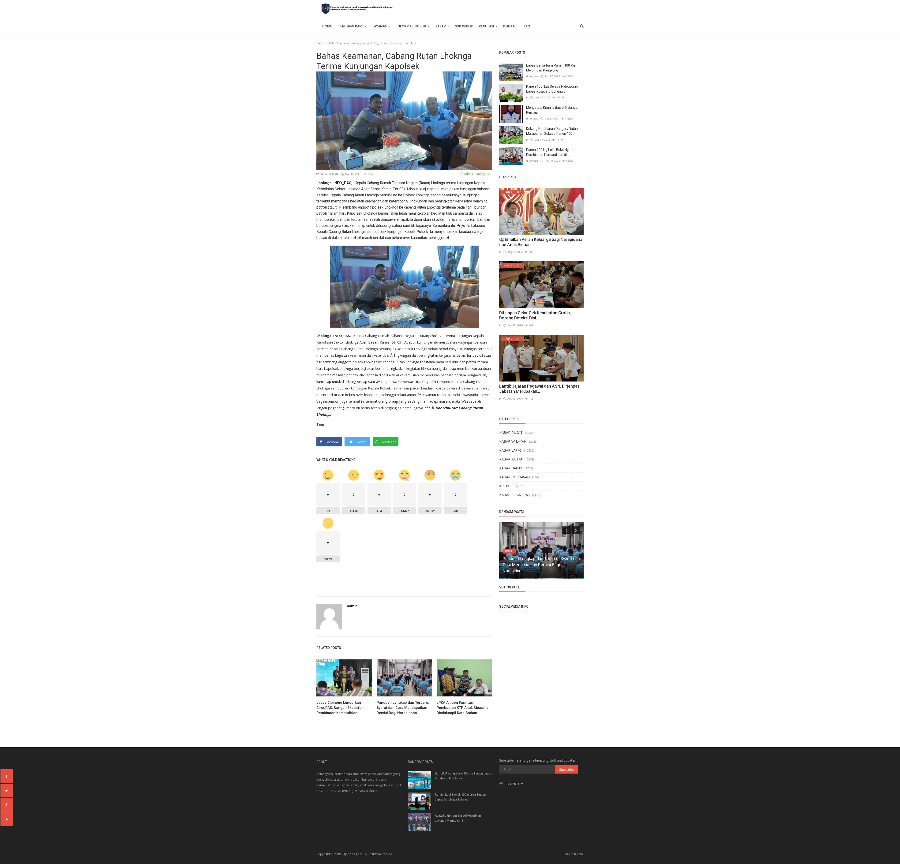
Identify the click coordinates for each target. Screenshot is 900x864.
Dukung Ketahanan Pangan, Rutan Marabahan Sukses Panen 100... (552, 131)
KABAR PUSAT (511, 432)
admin (352, 606)
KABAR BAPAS (510, 468)
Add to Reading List (476, 174)
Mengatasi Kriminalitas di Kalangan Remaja (552, 110)
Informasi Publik (412, 26)
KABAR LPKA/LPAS (514, 494)
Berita (509, 26)
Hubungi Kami (574, 854)
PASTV (441, 26)
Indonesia (512, 783)
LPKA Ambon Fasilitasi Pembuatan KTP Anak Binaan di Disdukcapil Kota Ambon (463, 707)
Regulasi (487, 26)
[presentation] (566, 530)
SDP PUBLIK (464, 26)
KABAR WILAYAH (513, 441)
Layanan (380, 26)
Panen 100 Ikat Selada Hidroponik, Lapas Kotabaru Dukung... (552, 89)
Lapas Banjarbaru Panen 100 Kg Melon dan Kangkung (550, 67)
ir (527, 97)
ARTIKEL (506, 485)
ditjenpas (532, 76)
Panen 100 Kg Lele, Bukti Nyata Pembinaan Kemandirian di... (550, 152)
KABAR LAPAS (510, 450)
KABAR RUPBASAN (514, 477)
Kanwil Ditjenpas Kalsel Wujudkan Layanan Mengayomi (458, 818)
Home (327, 26)
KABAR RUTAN (329, 174)
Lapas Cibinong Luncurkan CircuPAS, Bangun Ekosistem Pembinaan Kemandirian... (340, 707)
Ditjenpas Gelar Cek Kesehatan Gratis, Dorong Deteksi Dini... (535, 315)
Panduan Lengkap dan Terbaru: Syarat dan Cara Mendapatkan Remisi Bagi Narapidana (403, 707)
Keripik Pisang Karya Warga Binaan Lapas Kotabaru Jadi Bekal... (463, 776)
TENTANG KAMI (351, 26)
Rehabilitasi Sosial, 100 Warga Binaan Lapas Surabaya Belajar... (460, 797)
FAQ (527, 26)
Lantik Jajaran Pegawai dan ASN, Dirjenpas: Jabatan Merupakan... (540, 389)
